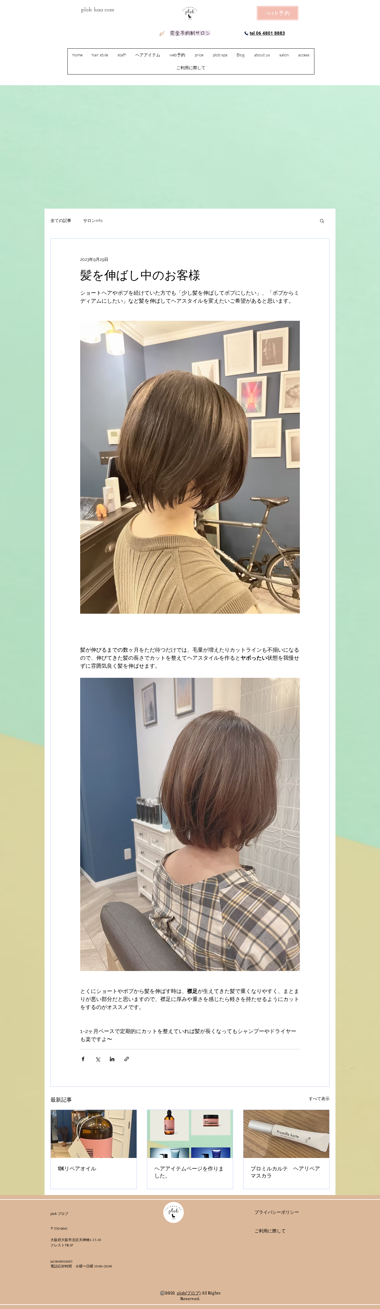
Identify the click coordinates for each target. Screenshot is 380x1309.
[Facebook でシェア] (83, 1059)
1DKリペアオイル (77, 1168)
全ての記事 (60, 220)
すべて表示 (319, 1098)
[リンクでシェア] (126, 1059)
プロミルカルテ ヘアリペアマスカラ (285, 1172)
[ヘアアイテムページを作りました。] (190, 1134)
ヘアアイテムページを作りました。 (189, 1172)
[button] (322, 220)
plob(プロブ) (189, 1293)
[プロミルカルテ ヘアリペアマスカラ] (286, 1134)
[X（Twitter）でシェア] (97, 1059)
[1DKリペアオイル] (94, 1134)
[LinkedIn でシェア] (112, 1059)
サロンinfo (93, 220)
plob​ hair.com (97, 10)
